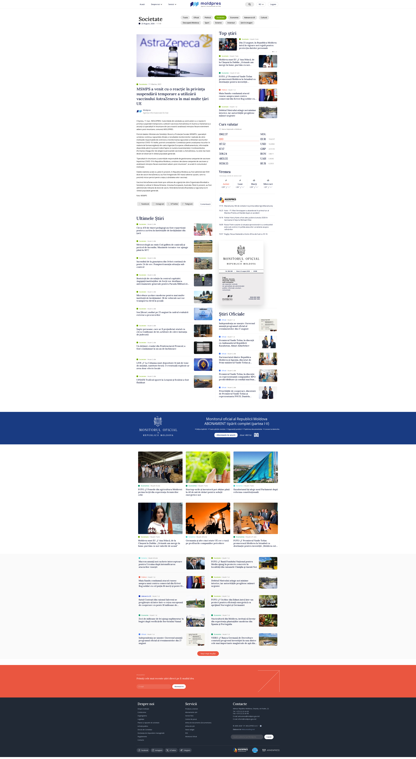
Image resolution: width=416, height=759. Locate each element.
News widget (189, 730)
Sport (207, 23)
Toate (185, 17)
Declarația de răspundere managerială (151, 733)
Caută (268, 737)
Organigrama (142, 716)
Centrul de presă (191, 719)
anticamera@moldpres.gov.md (248, 716)
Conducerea (142, 712)
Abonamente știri (191, 712)
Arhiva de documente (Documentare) (198, 723)
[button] (272, 51)
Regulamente (142, 736)
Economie (234, 17)
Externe (218, 23)
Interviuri (231, 23)
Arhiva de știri (190, 726)
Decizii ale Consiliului (145, 730)
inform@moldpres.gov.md (247, 719)
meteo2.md (237, 176)
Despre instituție (143, 709)
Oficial (196, 17)
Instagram (160, 204)
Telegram (189, 204)
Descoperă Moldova (191, 23)
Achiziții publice (143, 726)
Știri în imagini (246, 23)
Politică (208, 17)
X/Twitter (174, 204)
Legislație (141, 719)
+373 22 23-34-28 (242, 711)
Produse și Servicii (191, 709)
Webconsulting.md (248, 729)
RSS (186, 733)
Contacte (141, 740)
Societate (150, 18)
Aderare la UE (249, 17)
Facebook (145, 204)
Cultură (264, 17)
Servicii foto (189, 716)
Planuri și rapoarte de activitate (148, 723)
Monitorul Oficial (191, 736)
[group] (248, 44)
